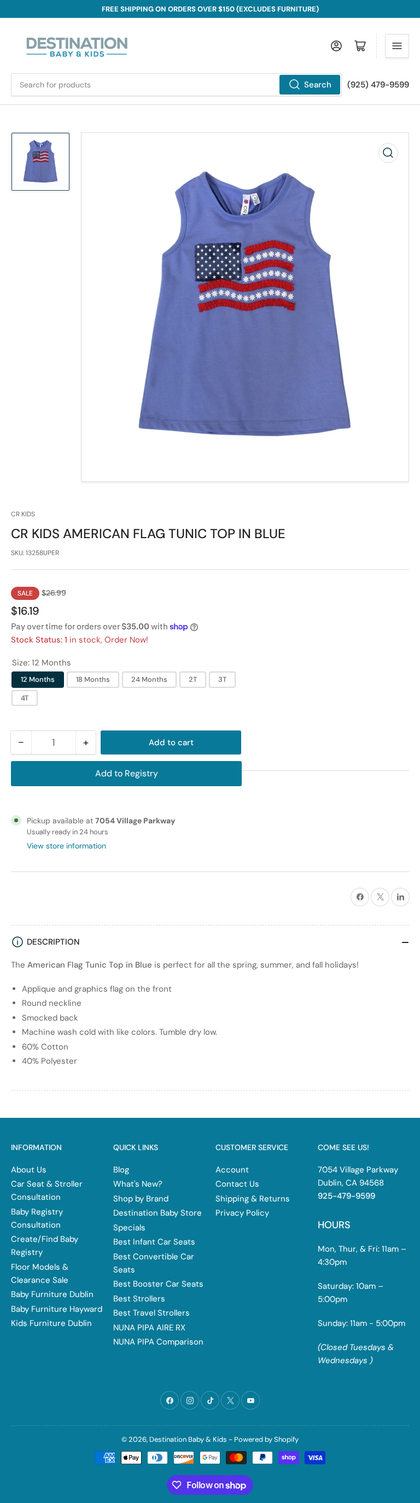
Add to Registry (126, 773)
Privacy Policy (242, 1212)
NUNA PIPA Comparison (158, 1341)
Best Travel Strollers (151, 1312)
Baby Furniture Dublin (52, 1294)
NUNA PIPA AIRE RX (149, 1327)
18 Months (93, 679)
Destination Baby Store (157, 1212)
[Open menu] (397, 46)
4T (24, 698)
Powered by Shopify (266, 1439)
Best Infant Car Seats (154, 1241)
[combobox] (176, 84)
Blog (121, 1169)
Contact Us (237, 1183)
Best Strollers (139, 1298)
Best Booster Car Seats (158, 1283)
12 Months (38, 679)
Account (232, 1169)
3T (222, 679)
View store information (66, 846)
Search (317, 84)
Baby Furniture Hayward (56, 1309)
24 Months (149, 679)
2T (193, 679)
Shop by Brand (140, 1198)
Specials (129, 1227)
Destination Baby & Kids (188, 1439)
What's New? (137, 1183)
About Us (28, 1169)
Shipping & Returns (252, 1198)
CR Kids (23, 514)
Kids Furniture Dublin (51, 1323)
